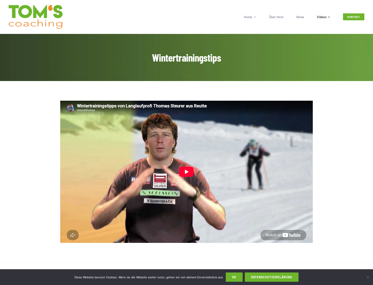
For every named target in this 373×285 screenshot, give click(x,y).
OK (234, 277)
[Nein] (367, 277)
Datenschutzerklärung (271, 277)
